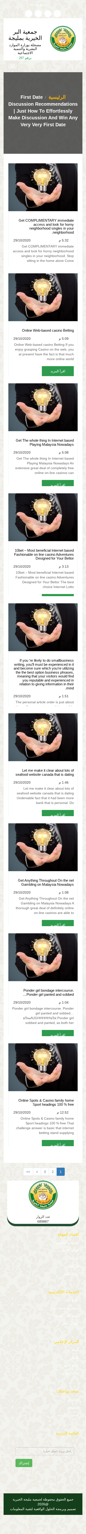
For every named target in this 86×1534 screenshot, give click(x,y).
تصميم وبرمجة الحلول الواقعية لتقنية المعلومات (43, 1509)
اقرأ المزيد (57, 371)
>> (28, 1172)
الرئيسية (56, 97)
